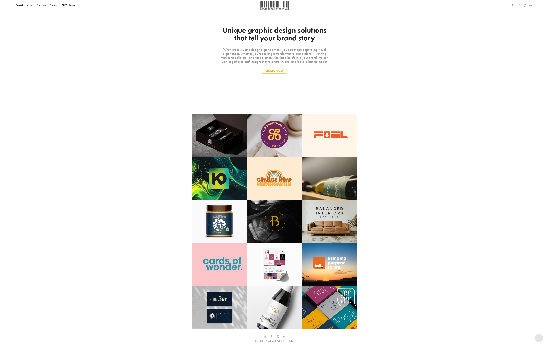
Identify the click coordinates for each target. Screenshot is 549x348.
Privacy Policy (288, 341)
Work (20, 5)
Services (41, 5)
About (30, 5)
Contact (54, 5)
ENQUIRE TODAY (274, 70)
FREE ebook (68, 5)
